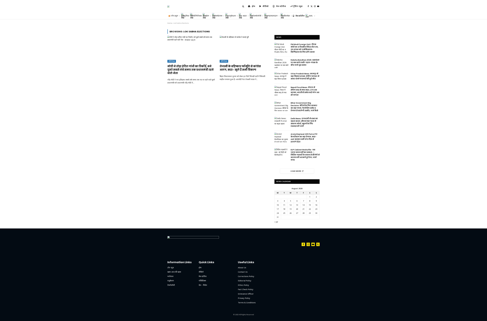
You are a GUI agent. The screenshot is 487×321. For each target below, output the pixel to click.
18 (284, 209)
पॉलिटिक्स (171, 61)
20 (297, 209)
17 (278, 209)
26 (291, 213)
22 (310, 209)
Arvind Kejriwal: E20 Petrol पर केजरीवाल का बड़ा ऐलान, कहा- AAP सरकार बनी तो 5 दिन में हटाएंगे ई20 (304, 138)
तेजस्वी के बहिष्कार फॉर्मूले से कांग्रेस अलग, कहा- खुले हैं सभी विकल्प (240, 68)
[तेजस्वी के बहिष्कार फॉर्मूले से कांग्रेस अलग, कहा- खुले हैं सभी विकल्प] (243, 49)
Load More (296, 171)
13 (297, 205)
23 (316, 209)
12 (291, 205)
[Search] (243, 6)
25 (284, 213)
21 (303, 209)
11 (284, 205)
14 (303, 205)
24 (278, 213)
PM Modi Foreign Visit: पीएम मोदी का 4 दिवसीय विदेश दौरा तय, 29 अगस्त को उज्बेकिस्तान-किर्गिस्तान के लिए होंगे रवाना (304, 48)
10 (278, 205)
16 (316, 205)
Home (169, 23)
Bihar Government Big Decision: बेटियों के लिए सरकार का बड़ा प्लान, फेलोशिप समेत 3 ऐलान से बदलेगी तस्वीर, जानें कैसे (304, 107)
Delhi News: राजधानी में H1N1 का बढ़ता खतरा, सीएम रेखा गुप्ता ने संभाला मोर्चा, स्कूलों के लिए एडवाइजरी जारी (304, 122)
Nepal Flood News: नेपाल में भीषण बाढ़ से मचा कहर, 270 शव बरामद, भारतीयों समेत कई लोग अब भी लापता (305, 91)
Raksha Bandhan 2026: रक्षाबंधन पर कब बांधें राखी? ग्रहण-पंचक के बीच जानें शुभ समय (305, 62)
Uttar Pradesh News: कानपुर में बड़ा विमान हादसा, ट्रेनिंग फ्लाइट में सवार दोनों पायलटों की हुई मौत (305, 76)
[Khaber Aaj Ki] (168, 6)
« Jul (276, 222)
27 (297, 213)
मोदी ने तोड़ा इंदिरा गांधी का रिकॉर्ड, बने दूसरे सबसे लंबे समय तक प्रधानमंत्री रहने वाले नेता (190, 70)
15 (310, 205)
